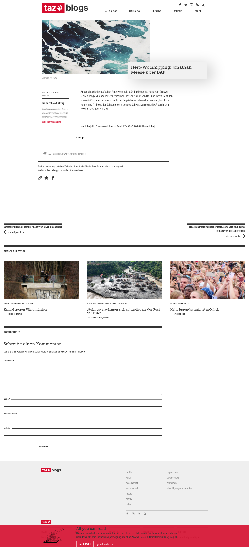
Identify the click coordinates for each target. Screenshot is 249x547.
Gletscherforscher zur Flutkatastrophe (107, 303)
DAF (50, 153)
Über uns (156, 11)
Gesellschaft (132, 482)
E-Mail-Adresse (11, 413)
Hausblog (134, 11)
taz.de (198, 11)
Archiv (129, 498)
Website (7, 428)
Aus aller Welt (132, 488)
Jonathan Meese (77, 153)
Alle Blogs (111, 11)
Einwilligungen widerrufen (179, 488)
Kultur (129, 477)
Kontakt (177, 11)
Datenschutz (173, 477)
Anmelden (172, 482)
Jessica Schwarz (60, 153)
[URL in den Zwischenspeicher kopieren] (40, 178)
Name (7, 399)
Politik (129, 472)
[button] (46, 178)
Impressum (172, 472)
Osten (128, 504)
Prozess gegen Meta (179, 303)
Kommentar (9, 360)
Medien (129, 493)
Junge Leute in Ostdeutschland (18, 303)
